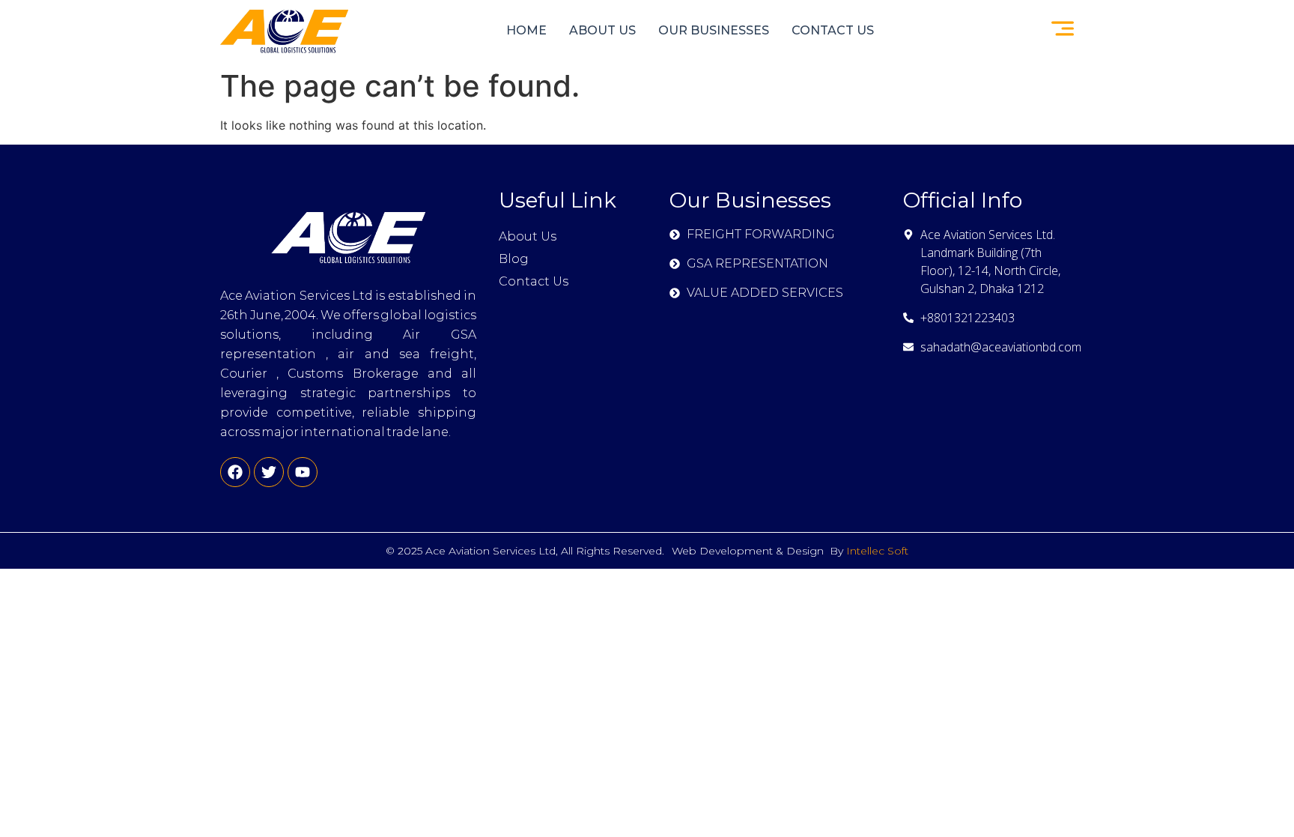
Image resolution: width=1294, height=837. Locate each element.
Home (526, 30)
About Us (602, 30)
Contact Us (833, 30)
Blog (514, 259)
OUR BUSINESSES (713, 30)
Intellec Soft (877, 551)
